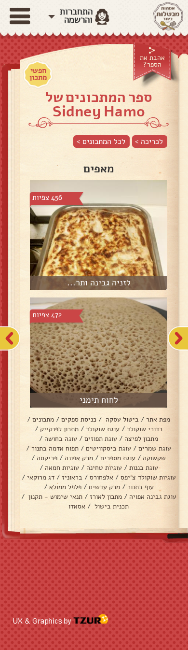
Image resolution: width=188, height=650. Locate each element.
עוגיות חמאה (62, 467)
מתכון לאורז (106, 496)
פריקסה (47, 458)
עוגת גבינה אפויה (152, 496)
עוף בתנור (140, 487)
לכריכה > (149, 141)
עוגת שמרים (154, 448)
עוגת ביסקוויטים (108, 448)
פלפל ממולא (65, 487)
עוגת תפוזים (100, 438)
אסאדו (76, 506)
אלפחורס (101, 477)
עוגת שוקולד (103, 429)
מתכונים (43, 419)
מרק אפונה (79, 458)
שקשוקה (154, 458)
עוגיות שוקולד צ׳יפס (148, 477)
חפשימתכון (38, 74)
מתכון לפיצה (141, 438)
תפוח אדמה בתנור (55, 448)
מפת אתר (158, 419)
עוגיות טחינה (104, 467)
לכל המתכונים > (101, 141)
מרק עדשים (104, 487)
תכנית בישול (111, 506)
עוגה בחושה (60, 438)
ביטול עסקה (121, 419)
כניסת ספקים (78, 419)
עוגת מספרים (117, 458)
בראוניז (72, 477)
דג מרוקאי (40, 477)
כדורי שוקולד (144, 429)
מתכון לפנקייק (59, 429)
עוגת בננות (143, 467)
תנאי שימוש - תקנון (54, 496)
